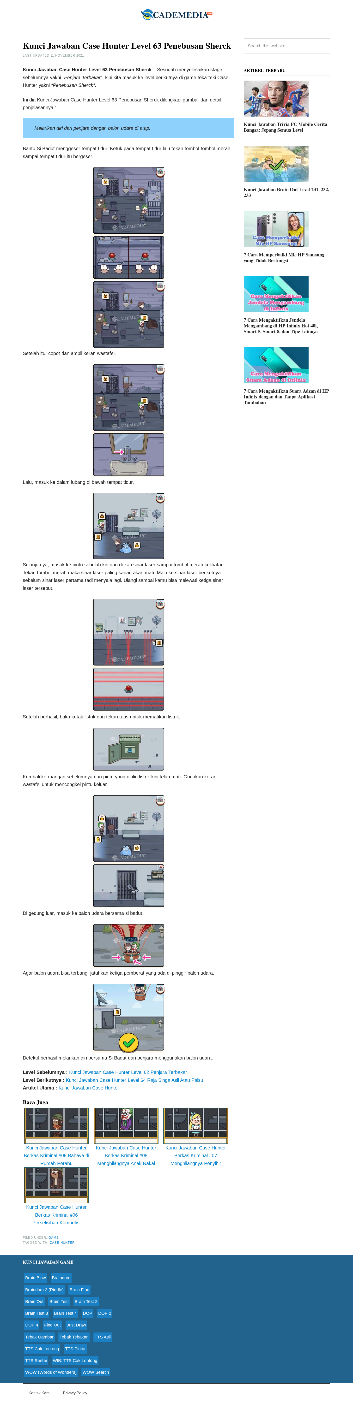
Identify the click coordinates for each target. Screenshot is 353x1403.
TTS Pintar (75, 1348)
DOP (87, 1313)
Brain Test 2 (86, 1301)
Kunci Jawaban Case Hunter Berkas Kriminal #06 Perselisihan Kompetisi (56, 1214)
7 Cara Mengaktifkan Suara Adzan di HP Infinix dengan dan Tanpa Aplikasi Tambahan (286, 396)
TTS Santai (36, 1360)
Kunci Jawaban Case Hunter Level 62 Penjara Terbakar (128, 1072)
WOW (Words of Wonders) (51, 1372)
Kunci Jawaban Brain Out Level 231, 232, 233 (286, 192)
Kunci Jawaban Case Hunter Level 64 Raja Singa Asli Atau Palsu (134, 1080)
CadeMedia (176, 14)
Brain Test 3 (36, 1313)
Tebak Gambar (39, 1337)
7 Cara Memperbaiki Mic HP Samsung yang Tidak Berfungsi (284, 257)
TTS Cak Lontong (42, 1348)
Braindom (61, 1277)
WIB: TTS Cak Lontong (75, 1360)
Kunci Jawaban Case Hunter (89, 1087)
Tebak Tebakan (74, 1337)
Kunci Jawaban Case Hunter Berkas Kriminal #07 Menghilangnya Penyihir (195, 1155)
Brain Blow (35, 1277)
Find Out (52, 1325)
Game (54, 1237)
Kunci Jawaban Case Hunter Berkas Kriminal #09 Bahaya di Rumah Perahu (56, 1155)
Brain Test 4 (65, 1313)
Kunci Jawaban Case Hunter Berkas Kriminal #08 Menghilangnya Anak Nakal (126, 1155)
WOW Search (96, 1372)
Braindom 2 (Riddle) (44, 1289)
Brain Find (79, 1289)
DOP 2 (104, 1313)
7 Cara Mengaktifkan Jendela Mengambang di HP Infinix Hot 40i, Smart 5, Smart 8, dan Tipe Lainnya (281, 325)
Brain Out (34, 1301)
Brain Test (59, 1301)
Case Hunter (62, 1242)
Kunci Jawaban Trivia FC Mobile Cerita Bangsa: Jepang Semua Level (285, 127)
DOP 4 (31, 1325)
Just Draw (76, 1325)
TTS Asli (103, 1337)
